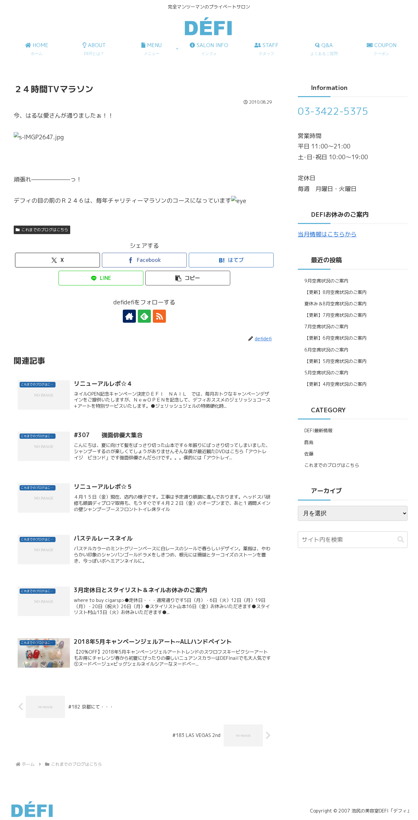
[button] (187, 278)
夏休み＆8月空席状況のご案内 (335, 303)
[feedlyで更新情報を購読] (144, 316)
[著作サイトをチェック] (129, 316)
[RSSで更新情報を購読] (159, 316)
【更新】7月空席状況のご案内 (335, 315)
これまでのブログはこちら (44, 229)
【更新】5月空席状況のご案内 (335, 361)
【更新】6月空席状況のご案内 (335, 338)
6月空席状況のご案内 (326, 350)
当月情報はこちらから (327, 234)
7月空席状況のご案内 (326, 326)
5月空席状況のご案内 (326, 372)
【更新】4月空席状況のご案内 (335, 384)
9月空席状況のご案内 (326, 281)
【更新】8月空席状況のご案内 (335, 292)
